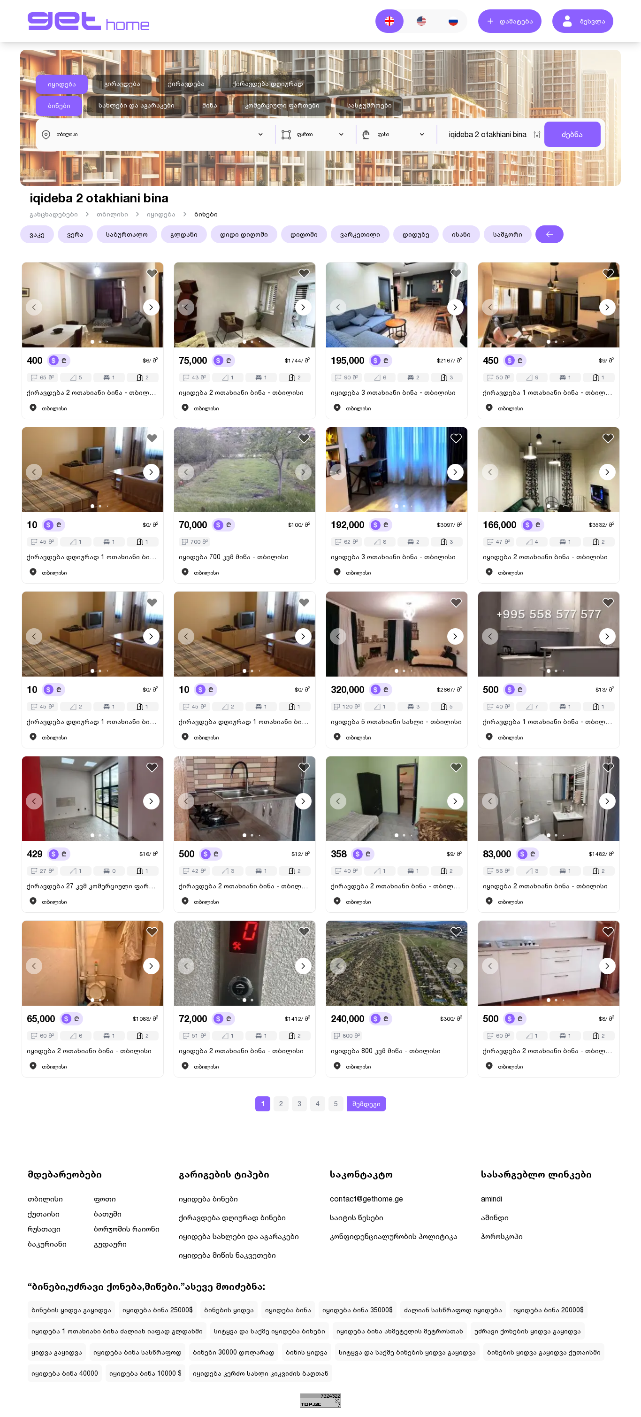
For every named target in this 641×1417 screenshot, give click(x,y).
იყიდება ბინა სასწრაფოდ (137, 1352)
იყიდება (62, 84)
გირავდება (122, 83)
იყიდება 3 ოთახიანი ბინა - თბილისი (393, 392)
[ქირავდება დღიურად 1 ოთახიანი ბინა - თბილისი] (92, 469)
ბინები (59, 105)
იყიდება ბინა (288, 1310)
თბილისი (112, 214)
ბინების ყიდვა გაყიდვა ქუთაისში (544, 1352)
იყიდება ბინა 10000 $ (145, 1373)
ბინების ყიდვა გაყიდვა (71, 1310)
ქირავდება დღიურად (267, 83)
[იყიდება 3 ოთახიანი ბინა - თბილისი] (396, 304)
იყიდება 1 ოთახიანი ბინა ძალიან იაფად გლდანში (117, 1331)
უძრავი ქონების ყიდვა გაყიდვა (527, 1331)
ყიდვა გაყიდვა (56, 1352)
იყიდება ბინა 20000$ (548, 1310)
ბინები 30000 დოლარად (234, 1352)
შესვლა (592, 21)
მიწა (209, 105)
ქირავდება (186, 83)
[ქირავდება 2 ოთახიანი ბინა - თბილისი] (92, 304)
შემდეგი (366, 1104)
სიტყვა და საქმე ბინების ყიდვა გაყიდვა (407, 1352)
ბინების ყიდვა (229, 1310)
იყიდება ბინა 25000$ (157, 1310)
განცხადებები (54, 214)
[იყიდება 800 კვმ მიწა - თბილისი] (396, 963)
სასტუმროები (369, 105)
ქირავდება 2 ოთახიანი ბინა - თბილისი (93, 392)
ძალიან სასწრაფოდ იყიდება (453, 1310)
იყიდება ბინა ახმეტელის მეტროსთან (399, 1331)
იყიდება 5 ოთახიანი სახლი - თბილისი (396, 721)
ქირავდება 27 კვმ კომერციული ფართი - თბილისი (93, 886)
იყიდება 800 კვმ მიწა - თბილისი (386, 1051)
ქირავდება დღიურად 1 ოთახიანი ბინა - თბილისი (93, 557)
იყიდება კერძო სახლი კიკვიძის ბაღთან (260, 1373)
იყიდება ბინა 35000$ (357, 1310)
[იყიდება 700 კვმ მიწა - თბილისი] (244, 469)
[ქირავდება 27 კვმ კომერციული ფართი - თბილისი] (92, 798)
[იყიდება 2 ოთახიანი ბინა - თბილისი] (244, 304)
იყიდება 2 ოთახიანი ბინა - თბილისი (241, 392)
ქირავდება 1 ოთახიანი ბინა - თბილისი (549, 392)
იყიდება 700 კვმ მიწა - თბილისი (234, 557)
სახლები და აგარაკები (137, 105)
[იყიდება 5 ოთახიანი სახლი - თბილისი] (396, 634)
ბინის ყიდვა (307, 1352)
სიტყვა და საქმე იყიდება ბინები (269, 1331)
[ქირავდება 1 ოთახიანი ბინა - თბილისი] (548, 304)
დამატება (516, 21)
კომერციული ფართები (282, 105)
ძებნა (572, 134)
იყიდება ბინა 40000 (64, 1373)
